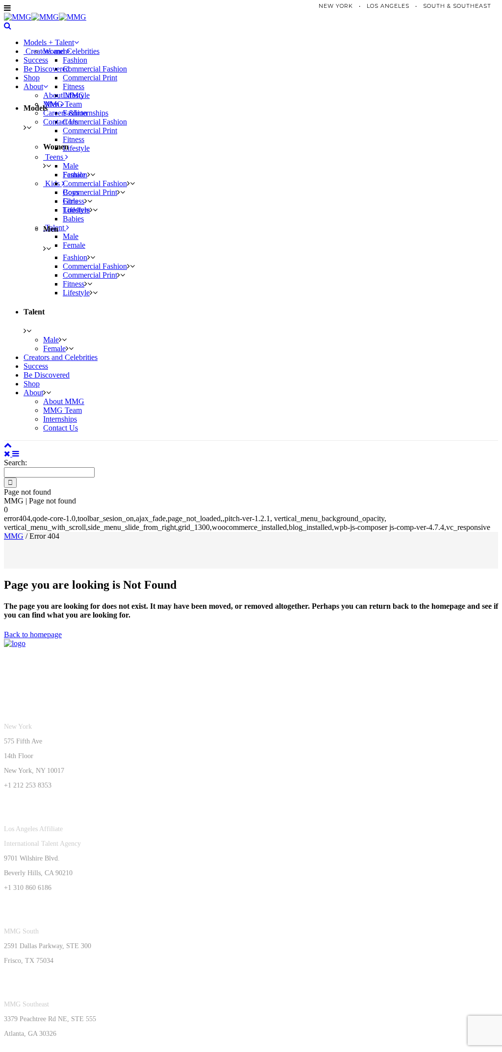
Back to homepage (33, 634)
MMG (14, 536)
